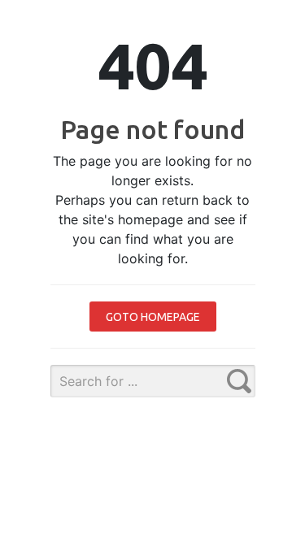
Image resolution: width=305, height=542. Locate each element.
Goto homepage (153, 316)
